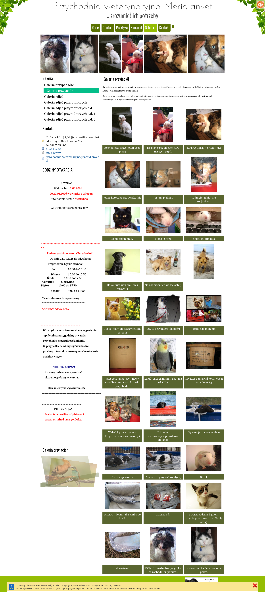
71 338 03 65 (54, 148)
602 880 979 (53, 152)
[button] (108, 28)
